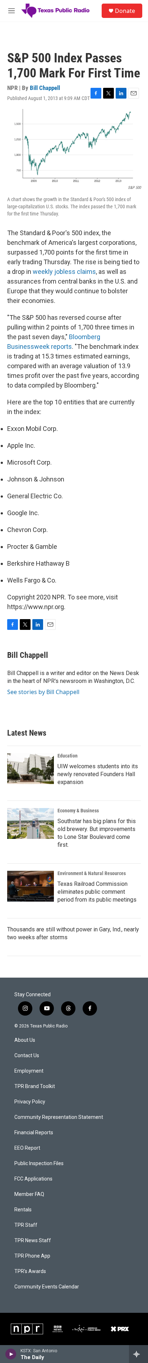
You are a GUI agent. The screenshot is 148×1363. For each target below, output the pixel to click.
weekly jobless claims (64, 271)
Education (67, 756)
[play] (10, 1354)
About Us (24, 1040)
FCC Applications (33, 1179)
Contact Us (26, 1055)
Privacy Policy (29, 1102)
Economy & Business (78, 810)
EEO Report (27, 1148)
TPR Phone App (32, 1256)
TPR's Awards (30, 1271)
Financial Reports (33, 1132)
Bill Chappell (45, 87)
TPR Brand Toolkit (34, 1086)
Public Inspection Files (39, 1163)
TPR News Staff (32, 1240)
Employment (28, 1071)
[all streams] (138, 1354)
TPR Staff (25, 1225)
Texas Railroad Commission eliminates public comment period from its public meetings (97, 891)
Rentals (23, 1209)
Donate (125, 11)
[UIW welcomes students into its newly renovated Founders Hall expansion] (30, 768)
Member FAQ (29, 1194)
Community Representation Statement (58, 1117)
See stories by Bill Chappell (43, 692)
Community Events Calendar (46, 1287)
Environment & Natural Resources (91, 873)
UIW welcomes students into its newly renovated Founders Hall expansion (97, 774)
